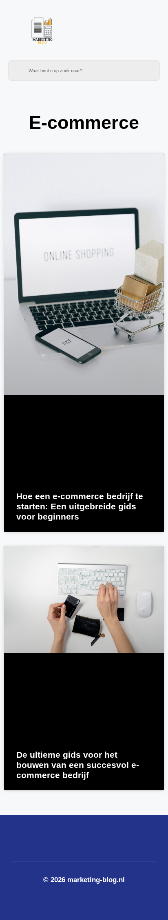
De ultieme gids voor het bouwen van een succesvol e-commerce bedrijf (77, 765)
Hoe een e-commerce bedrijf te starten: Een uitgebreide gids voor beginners (79, 506)
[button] (130, 34)
